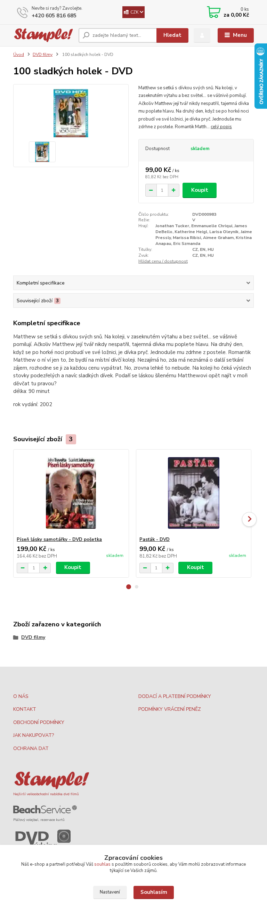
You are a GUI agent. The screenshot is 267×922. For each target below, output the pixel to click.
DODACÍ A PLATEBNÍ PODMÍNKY (174, 696)
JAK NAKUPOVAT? (33, 735)
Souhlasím (153, 892)
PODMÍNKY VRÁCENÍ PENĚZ (169, 709)
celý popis (221, 127)
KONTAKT (24, 709)
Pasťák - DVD (154, 539)
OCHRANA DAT (31, 748)
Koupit (199, 190)
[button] (128, 586)
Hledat (172, 35)
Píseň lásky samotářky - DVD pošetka (59, 539)
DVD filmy (42, 54)
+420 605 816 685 (54, 15)
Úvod (18, 54)
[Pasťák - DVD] (193, 493)
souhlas (102, 864)
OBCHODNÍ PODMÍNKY (38, 722)
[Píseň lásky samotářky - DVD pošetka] (71, 493)
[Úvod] (43, 35)
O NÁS (21, 696)
